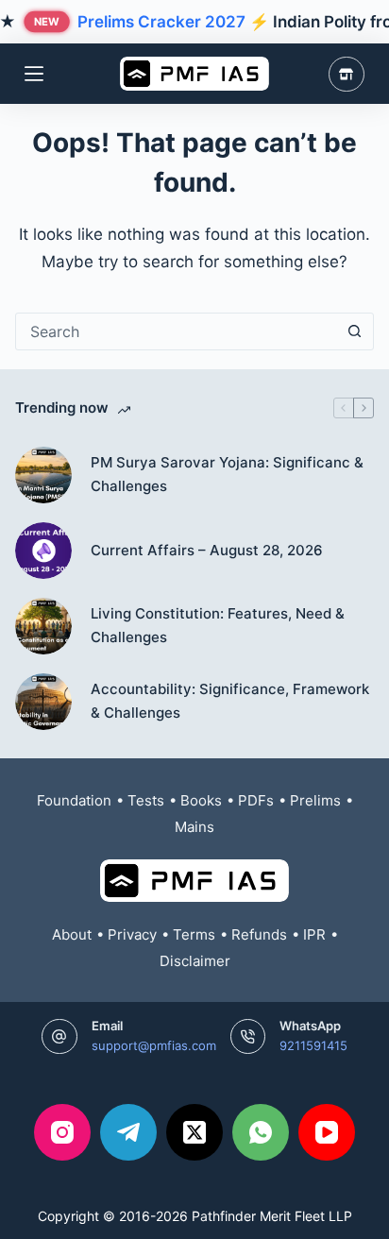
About (72, 934)
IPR (314, 934)
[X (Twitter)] (194, 1132)
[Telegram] (128, 1132)
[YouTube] (326, 1132)
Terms (194, 934)
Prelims (315, 800)
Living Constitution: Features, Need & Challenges (218, 625)
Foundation (74, 800)
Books (201, 800)
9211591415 (313, 1045)
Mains (194, 827)
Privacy (132, 934)
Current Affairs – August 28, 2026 (207, 550)
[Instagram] (62, 1132)
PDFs (256, 800)
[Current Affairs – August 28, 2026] (43, 550)
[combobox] (176, 331)
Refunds (259, 934)
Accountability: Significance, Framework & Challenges (230, 700)
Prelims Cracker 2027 (161, 21)
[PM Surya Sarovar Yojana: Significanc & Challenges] (43, 475)
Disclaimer (195, 961)
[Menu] (34, 73)
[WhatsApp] (260, 1132)
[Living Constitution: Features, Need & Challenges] (43, 626)
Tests (145, 800)
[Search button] (355, 331)
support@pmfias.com (154, 1045)
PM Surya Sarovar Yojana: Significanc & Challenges (227, 474)
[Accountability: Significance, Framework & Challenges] (43, 701)
